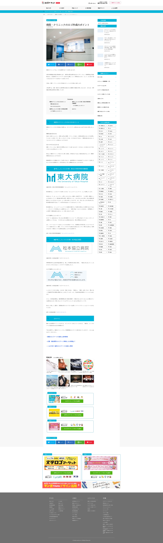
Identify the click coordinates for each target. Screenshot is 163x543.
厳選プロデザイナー (75, 503)
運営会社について (106, 503)
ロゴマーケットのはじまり (107, 501)
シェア (61, 64)
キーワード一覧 (105, 508)
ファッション (112, 163)
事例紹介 (102, 191)
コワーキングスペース (102, 145)
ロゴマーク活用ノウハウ (92, 507)
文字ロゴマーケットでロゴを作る (72, 415)
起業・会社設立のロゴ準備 (107, 518)
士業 (101, 208)
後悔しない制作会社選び (92, 501)
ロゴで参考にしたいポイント (79, 105)
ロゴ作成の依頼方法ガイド (107, 516)
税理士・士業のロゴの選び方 (108, 524)
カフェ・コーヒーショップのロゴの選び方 (108, 528)
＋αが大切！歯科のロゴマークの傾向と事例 (60, 346)
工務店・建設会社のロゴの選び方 (108, 533)
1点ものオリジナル (75, 508)
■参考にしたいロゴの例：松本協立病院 (58, 109)
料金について (60, 503)
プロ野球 (102, 170)
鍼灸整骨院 (112, 244)
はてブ (71, 64)
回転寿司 (102, 206)
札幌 (101, 222)
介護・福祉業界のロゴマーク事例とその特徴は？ (61, 341)
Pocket (90, 64)
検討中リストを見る (116, 2)
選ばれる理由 (60, 505)
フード (101, 162)
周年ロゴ (111, 199)
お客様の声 (51, 503)
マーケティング (112, 170)
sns (101, 136)
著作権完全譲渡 (75, 507)
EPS (111, 133)
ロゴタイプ (112, 182)
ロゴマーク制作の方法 (91, 505)
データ (111, 151)
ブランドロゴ (112, 167)
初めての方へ (51, 501)
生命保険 (102, 227)
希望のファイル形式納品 (76, 518)
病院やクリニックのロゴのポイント (58, 101)
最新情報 (102, 219)
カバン (111, 142)
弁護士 (111, 211)
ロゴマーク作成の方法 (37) (103, 90)
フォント (102, 166)
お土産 (101, 139)
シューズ (102, 148)
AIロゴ (101, 131)
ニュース (102, 159)
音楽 (111, 246)
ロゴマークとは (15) (102, 85)
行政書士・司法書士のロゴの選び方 (108, 531)
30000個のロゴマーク (76, 501)
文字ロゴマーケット (52, 520)
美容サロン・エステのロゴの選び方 (108, 526)
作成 (111, 194)
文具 (101, 214)
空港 (111, 230)
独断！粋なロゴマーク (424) (104, 111)
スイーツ (111, 148)
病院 (111, 227)
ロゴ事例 (102, 188)
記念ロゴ (102, 241)
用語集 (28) (100, 115)
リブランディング (112, 178)
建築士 (101, 211)
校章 (101, 225)
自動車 (101, 238)
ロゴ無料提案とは (106, 514)
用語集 (89, 508)
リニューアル (102, 178)
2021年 (111, 125)
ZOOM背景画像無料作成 (53, 516)
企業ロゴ (111, 191)
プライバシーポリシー (107, 507)
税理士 (101, 230)
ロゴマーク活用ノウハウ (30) (104, 94)
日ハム (111, 214)
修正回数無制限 (75, 510)
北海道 (111, 196)
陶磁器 (101, 246)
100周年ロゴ (102, 125)
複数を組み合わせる (54, 104)
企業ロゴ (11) (100, 98)
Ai (110, 128)
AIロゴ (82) (100, 77)
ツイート (52, 64)
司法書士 (102, 199)
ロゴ (101, 182)
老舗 (111, 236)
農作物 (111, 241)
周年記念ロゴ (102, 203)
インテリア (112, 136)
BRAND (101, 133)
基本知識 (111, 206)
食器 (111, 249)
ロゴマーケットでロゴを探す (72, 401)
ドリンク (102, 156)
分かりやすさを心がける (55, 106)
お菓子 (101, 142)
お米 (111, 139)
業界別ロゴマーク (61, 508)
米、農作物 (102, 236)
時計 (111, 217)
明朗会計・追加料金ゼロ (76, 505)
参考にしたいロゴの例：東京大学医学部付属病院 (81, 102)
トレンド (111, 156)
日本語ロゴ (102, 217)
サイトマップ (105, 510)
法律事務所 (112, 225)
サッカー (111, 144)
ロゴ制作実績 (60, 510)
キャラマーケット (52, 518)
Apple (111, 131)
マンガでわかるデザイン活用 (54, 514)
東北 (111, 222)
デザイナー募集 (105, 512)
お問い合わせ (93, 3)
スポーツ (102, 151)
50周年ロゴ (102, 128)
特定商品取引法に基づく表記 (108, 505)
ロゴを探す (60, 501)
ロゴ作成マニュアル (52, 512)
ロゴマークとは (112, 185)
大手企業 (111, 208)
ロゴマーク (102, 184)
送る (81, 64)
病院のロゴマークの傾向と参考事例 (57, 337)
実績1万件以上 (74, 516)
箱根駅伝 (102, 233)
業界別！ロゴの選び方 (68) (103, 107)
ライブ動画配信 (102, 174)
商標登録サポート (75, 520)
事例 (111, 188)
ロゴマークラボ (49, 14)
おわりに (74, 109)
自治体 (111, 238)
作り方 (101, 194)
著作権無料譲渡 (52, 505)
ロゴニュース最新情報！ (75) (104, 81)
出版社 (101, 196)
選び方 (101, 244)
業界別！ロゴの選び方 (58, 14)
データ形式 (102, 154)
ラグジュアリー (112, 174)
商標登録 (50, 507)
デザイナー (112, 154)
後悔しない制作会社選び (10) (104, 102)
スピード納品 (74, 514)
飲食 (111, 252)
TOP (44, 14)
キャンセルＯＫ (75, 512)
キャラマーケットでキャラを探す (72, 428)
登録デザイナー (61, 507)
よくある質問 (51, 508)
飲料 (101, 252)
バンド (111, 159)
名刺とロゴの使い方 (106, 520)
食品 (101, 249)
